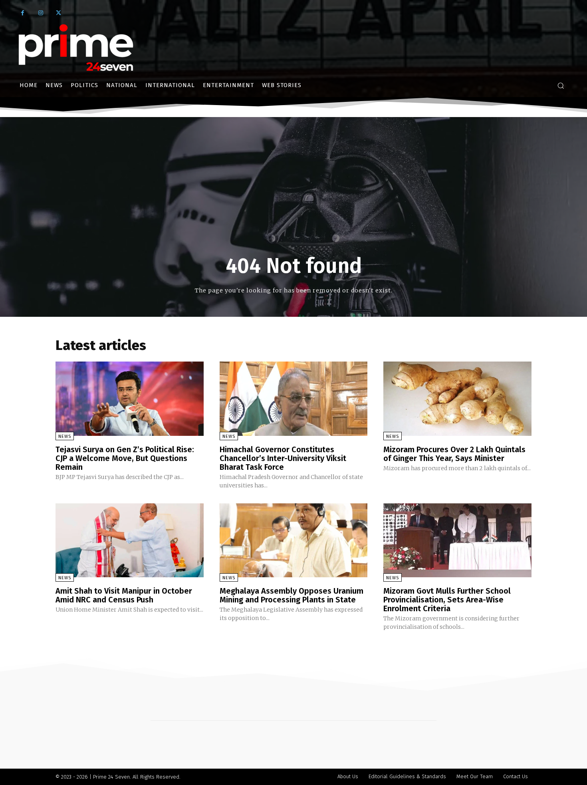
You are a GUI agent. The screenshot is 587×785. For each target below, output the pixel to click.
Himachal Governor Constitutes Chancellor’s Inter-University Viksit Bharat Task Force (283, 458)
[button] (560, 85)
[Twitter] (58, 13)
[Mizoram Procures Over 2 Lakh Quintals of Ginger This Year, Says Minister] (457, 398)
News (64, 436)
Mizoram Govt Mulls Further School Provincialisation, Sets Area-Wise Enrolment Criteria (447, 599)
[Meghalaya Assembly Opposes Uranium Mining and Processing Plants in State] (294, 540)
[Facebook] (23, 13)
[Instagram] (41, 13)
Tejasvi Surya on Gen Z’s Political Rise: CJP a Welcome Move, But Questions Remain (125, 458)
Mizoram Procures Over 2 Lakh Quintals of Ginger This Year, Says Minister (454, 454)
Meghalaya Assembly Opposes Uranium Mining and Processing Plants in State (291, 595)
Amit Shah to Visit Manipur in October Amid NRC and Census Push (124, 595)
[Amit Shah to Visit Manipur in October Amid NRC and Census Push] (130, 540)
